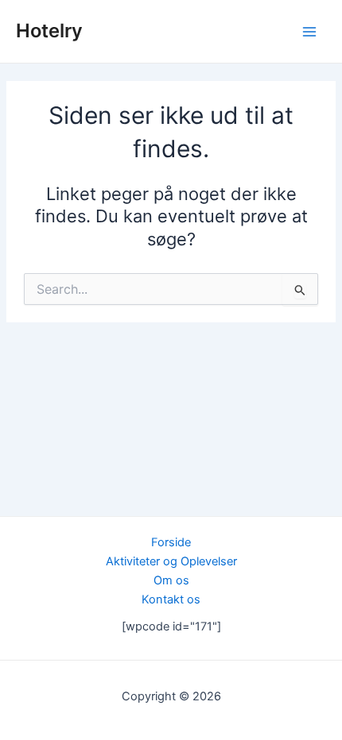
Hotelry (49, 30)
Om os (171, 580)
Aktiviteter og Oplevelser (171, 561)
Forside (171, 542)
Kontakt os (171, 599)
